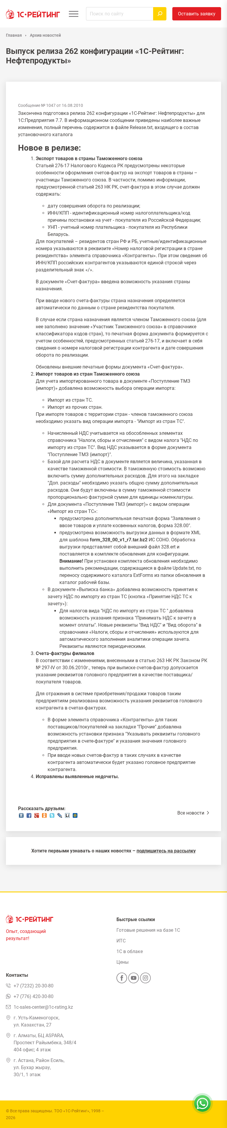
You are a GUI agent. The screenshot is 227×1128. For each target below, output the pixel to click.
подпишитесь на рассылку (166, 851)
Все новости (191, 813)
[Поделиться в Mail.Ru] (75, 817)
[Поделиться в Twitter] (52, 817)
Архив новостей (45, 35)
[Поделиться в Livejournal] (59, 817)
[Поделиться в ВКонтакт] (21, 817)
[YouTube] (133, 980)
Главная (14, 35)
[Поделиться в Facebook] (29, 817)
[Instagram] (145, 980)
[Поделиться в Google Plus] (36, 817)
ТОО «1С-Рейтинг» (71, 1110)
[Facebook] (121, 980)
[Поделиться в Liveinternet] (67, 817)
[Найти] (159, 13)
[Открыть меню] (73, 13)
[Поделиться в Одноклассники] (44, 817)
